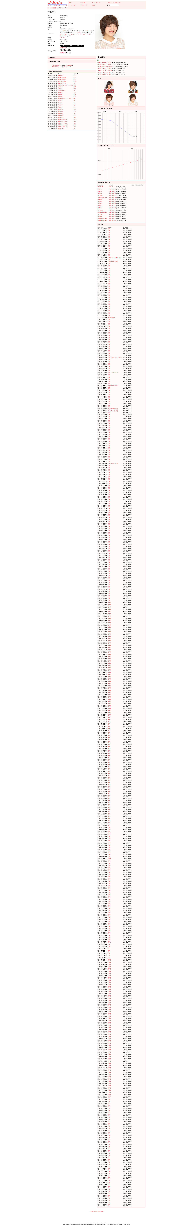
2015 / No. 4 (112, 210)
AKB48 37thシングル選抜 (104, 64)
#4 (74, 98)
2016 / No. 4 (112, 187)
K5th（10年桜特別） (113, 372)
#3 (74, 129)
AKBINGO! (55, 67)
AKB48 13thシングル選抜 (104, 74)
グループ (83, 5)
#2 (74, 115)
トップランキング (114, 2)
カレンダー (96, 2)
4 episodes (69, 65)
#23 (75, 87)
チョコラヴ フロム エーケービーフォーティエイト (78, 34)
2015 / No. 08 (112, 203)
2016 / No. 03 (112, 193)
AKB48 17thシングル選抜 (104, 72)
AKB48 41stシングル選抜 (104, 62)
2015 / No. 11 (112, 199)
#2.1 (75, 127)
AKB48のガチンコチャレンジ (65, 85)
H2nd (109, 602)
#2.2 (75, 125)
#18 (75, 94)
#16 (75, 96)
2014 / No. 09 (112, 214)
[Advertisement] (135, 31)
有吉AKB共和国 (62, 77)
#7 (74, 102)
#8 (74, 83)
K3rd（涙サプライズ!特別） (115, 357)
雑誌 (93, 5)
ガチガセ (60, 87)
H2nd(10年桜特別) (113, 409)
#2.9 (75, 121)
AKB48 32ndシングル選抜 (105, 66)
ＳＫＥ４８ (78, 32)
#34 (75, 85)
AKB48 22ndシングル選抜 (105, 70)
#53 (75, 79)
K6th (109, 229)
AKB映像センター (62, 83)
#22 (75, 89)
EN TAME (100, 187)
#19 (75, 92)
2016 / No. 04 (112, 191)
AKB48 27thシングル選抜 (104, 68)
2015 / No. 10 (112, 201)
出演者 (82, 2)
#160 (75, 81)
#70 (75, 75)
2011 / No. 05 (112, 220)
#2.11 (75, 119)
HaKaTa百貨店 (62, 90)
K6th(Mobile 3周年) (113, 261)
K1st (109, 944)
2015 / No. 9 (112, 195)
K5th (109, 288)
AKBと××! (60, 75)
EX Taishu (100, 210)
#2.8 (75, 123)
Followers (63, 47)
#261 (75, 77)
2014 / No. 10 (112, 212)
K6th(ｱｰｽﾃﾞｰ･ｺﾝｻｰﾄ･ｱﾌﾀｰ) (114, 257)
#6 (74, 90)
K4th (109, 396)
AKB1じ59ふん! (56, 65)
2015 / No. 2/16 (113, 197)
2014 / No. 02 (112, 218)
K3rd (109, 827)
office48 (62, 38)
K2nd (109, 858)
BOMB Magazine (102, 212)
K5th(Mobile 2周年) (113, 385)
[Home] (57, 6)
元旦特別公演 (111, 317)
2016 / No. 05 (112, 189)
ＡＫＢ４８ (63, 31)
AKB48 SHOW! (62, 79)
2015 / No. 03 (112, 208)
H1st (109, 716)
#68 (75, 117)
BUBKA (100, 189)
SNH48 (62, 36)
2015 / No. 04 (112, 206)
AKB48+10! (61, 129)
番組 (70, 2)
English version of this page (96, 1211)
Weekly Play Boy (102, 197)
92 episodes (67, 67)
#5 (74, 106)
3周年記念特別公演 (113, 463)
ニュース (72, 5)
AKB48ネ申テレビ (62, 119)
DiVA (61, 34)
